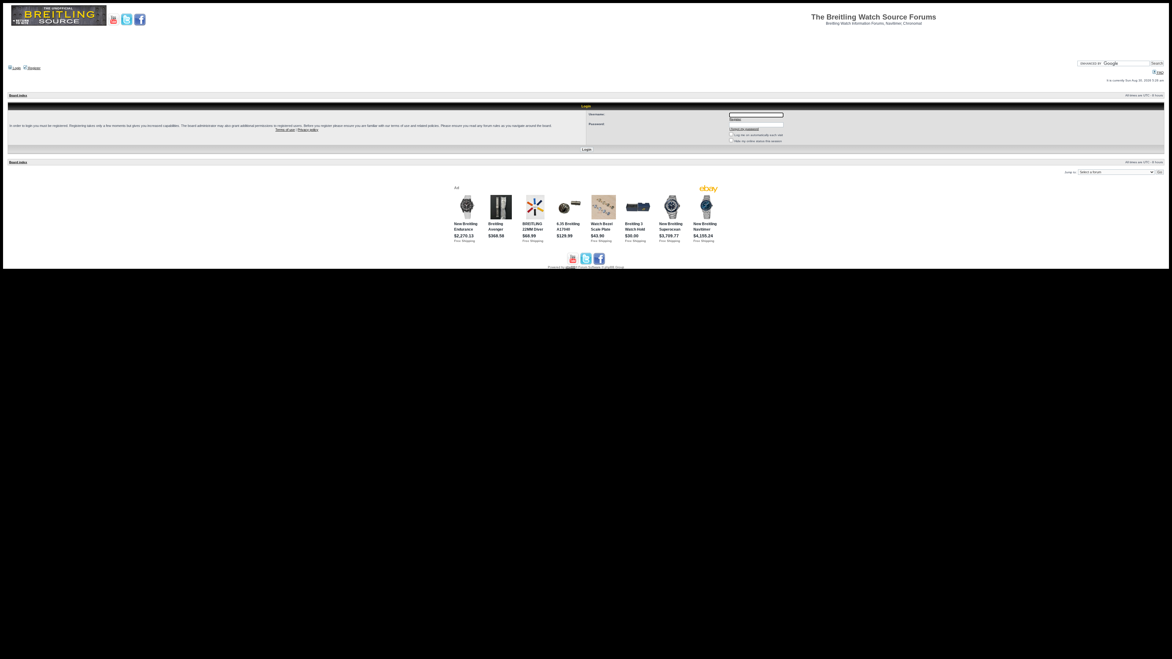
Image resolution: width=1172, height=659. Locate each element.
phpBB (570, 267)
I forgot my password (744, 129)
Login (16, 68)
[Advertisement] (586, 41)
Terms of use (285, 129)
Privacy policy (308, 129)
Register (34, 68)
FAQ (1160, 72)
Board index (18, 95)
